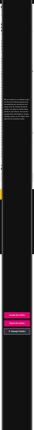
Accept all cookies (17, 315)
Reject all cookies (17, 323)
